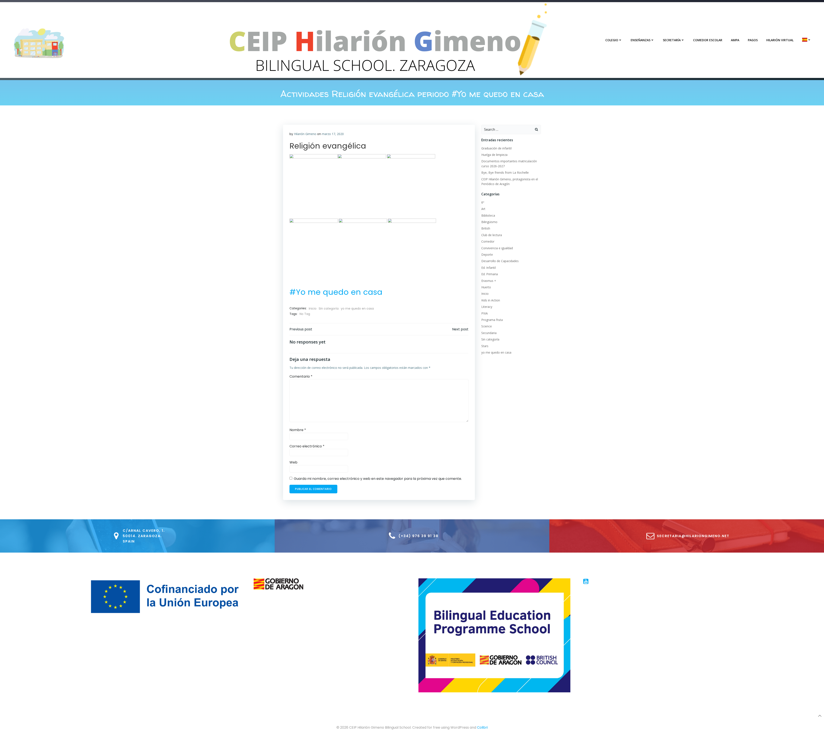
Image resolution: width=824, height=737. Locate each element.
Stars (484, 346)
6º (482, 202)
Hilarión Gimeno (305, 134)
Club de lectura (491, 235)
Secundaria (489, 333)
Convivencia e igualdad (497, 248)
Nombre (297, 429)
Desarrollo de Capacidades (500, 261)
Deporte (487, 254)
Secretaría (672, 40)
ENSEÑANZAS (640, 40)
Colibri (482, 727)
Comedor (487, 241)
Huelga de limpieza (494, 155)
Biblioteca (488, 215)
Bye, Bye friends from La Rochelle (505, 172)
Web (293, 462)
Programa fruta (492, 320)
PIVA (484, 313)
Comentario (300, 376)
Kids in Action (490, 300)
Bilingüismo (489, 222)
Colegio (611, 40)
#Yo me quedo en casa (335, 292)
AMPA (735, 40)
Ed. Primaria (489, 274)
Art (483, 209)
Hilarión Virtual (780, 40)
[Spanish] (806, 40)
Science (486, 326)
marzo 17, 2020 (333, 134)
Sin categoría (329, 308)
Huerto (486, 287)
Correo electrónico (306, 446)
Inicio (313, 308)
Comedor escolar (707, 40)
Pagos (753, 40)
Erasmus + (488, 281)
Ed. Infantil (488, 268)
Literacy (486, 307)
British (485, 228)
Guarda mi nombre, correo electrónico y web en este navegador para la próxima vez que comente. (378, 478)
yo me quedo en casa (357, 308)
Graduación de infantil (496, 148)
